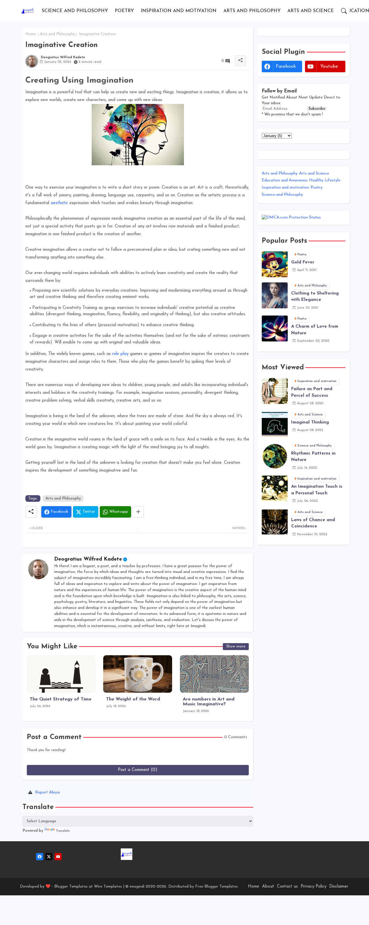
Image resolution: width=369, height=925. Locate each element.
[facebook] (39, 856)
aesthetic (59, 203)
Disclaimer (338, 886)
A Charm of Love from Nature (314, 329)
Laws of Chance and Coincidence (313, 523)
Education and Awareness (285, 180)
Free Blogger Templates (216, 886)
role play (120, 354)
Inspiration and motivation (285, 187)
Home (30, 34)
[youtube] (58, 856)
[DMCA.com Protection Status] (291, 217)
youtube (329, 66)
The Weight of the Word (133, 699)
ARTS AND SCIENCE (310, 10)
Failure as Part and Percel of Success (311, 392)
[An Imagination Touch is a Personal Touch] (275, 489)
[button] (344, 11)
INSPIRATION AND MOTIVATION (178, 10)
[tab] (74, 11)
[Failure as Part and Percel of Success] (275, 391)
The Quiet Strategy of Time (60, 699)
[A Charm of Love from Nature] (275, 328)
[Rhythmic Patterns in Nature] (275, 455)
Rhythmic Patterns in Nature (313, 456)
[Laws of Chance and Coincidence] (275, 522)
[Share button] (138, 512)
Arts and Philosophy (57, 34)
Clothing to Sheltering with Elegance (315, 296)
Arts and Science (314, 173)
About (268, 886)
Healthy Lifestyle (324, 180)
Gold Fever (302, 262)
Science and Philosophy (282, 195)
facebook (286, 66)
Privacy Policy (313, 886)
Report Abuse (47, 792)
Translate (63, 831)
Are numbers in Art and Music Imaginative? (208, 701)
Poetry (316, 187)
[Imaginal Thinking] (275, 424)
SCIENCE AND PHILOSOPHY (75, 10)
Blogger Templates (71, 886)
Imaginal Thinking (310, 422)
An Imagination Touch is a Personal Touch (316, 490)
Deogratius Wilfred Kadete (88, 559)
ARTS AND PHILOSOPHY (251, 10)
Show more (235, 646)
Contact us (287, 886)
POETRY (124, 10)
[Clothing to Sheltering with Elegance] (275, 295)
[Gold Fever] (275, 264)
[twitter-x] (48, 856)
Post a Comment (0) (137, 770)
